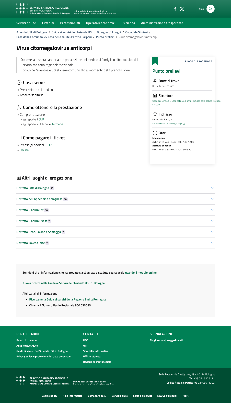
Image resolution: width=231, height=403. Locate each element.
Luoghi (116, 32)
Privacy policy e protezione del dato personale (43, 356)
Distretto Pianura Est (32, 210)
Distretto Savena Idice (32, 243)
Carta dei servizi (142, 396)
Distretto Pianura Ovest (33, 221)
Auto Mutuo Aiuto (27, 346)
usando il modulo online (141, 272)
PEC (85, 340)
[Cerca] (210, 9)
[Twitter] (180, 9)
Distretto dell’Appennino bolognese (41, 199)
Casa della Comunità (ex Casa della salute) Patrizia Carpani (54, 37)
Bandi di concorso (27, 340)
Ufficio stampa (91, 356)
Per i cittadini (27, 333)
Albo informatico (73, 396)
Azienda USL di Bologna (31, 32)
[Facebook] (173, 9)
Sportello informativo (96, 351)
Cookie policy (49, 396)
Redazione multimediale (97, 362)
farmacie (57, 124)
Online (24, 150)
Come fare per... (97, 396)
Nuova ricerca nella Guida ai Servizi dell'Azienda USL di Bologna (63, 283)
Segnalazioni (161, 333)
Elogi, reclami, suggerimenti (166, 340)
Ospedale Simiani (136, 32)
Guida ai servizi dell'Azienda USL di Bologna (80, 32)
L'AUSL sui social (167, 396)
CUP (42, 119)
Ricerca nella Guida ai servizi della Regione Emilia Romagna (67, 299)
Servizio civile (120, 396)
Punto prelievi (105, 37)
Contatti (90, 333)
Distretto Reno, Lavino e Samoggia (40, 232)
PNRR (185, 396)
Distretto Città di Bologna (34, 188)
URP (85, 346)
